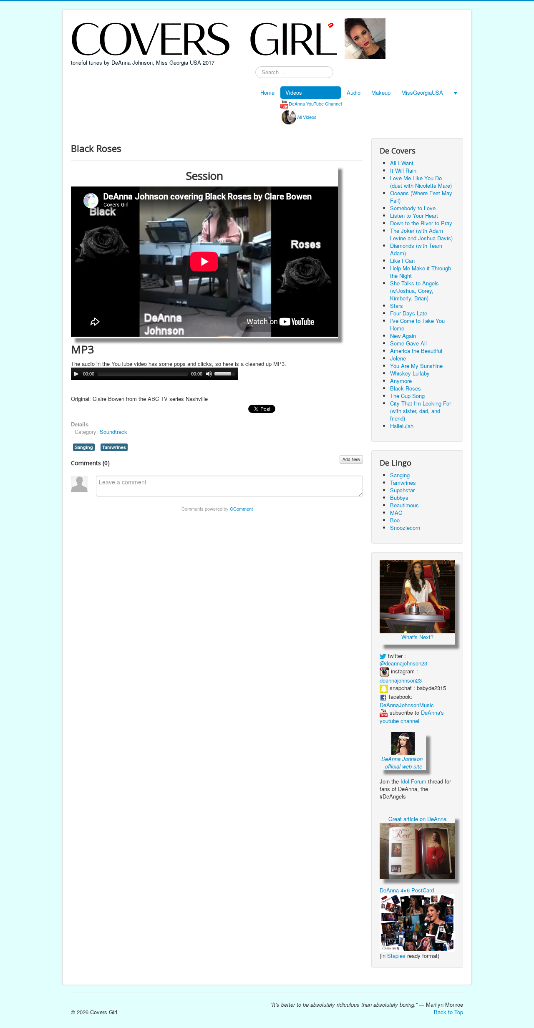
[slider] (226, 373)
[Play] (76, 373)
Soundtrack (113, 432)
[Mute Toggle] (209, 373)
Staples (396, 956)
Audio (353, 92)
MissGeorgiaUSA (422, 92)
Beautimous (404, 505)
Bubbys (399, 497)
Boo (395, 520)
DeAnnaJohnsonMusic (407, 705)
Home (267, 92)
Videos (293, 92)
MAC (396, 513)
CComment (241, 508)
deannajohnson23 (401, 680)
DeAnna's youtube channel (412, 716)
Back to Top (448, 1012)
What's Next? (417, 637)
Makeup (380, 92)
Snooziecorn (405, 528)
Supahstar (402, 490)
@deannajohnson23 (403, 663)
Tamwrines (114, 447)
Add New (351, 459)
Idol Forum (413, 781)
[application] (154, 374)
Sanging (84, 447)
